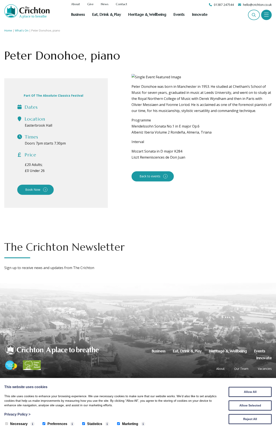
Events (179, 14)
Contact (121, 4)
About (75, 4)
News (104, 4)
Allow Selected (250, 405)
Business (78, 14)
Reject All (250, 419)
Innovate (199, 14)
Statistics (94, 424)
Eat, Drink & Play (106, 14)
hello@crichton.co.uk (257, 5)
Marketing (130, 424)
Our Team (241, 369)
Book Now (32, 189)
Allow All (250, 392)
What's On (21, 30)
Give (90, 4)
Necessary (19, 424)
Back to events (150, 176)
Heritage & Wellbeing (147, 14)
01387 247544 (224, 5)
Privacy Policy (17, 414)
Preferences (57, 424)
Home (8, 30)
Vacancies (265, 369)
